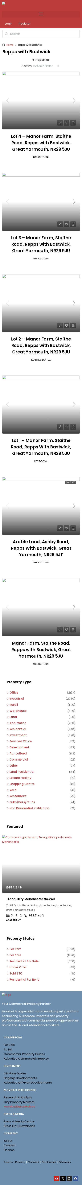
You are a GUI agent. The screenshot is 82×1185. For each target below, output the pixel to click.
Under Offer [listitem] (18, 967)
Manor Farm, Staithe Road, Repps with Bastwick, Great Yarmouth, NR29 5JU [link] (41, 649)
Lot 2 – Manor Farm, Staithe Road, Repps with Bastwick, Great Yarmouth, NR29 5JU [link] (41, 345)
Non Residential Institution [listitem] (29, 808)
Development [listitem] (19, 747)
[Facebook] (75, 1178)
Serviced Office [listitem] (21, 741)
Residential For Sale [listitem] (24, 961)
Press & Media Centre (19, 1121)
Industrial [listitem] (17, 699)
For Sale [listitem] (15, 955)
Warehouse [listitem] (18, 711)
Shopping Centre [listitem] (22, 784)
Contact (10, 1145)
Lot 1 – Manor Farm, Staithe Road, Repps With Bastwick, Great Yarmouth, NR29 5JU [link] (41, 447)
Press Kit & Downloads (19, 1126)
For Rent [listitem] (16, 949)
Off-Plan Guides (15, 1073)
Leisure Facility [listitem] (20, 778)
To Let (8, 1049)
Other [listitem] (14, 766)
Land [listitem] (13, 717)
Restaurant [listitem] (18, 796)
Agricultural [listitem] (18, 753)
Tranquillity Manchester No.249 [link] (30, 899)
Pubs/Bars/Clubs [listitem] (22, 802)
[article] (41, 881)
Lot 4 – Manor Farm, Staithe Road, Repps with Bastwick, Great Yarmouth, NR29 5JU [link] (41, 142)
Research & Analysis (18, 1097)
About (8, 1141)
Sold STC (70, 482)
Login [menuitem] (9, 24)
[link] (41, 101)
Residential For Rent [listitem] (24, 980)
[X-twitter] (63, 1178)
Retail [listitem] (14, 705)
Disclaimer (49, 1162)
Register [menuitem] (25, 24)
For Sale (9, 1045)
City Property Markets (19, 1102)
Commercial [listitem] (19, 760)
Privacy (20, 1162)
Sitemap (65, 1162)
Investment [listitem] (18, 735)
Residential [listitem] (18, 729)
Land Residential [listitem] (22, 772)
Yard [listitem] (13, 790)
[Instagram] (69, 1178)
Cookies (33, 1162)
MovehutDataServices (19, 1106)
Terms (8, 1162)
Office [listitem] (14, 693)
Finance (9, 1150)
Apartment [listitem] (18, 723)
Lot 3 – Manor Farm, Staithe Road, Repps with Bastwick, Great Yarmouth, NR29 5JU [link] (41, 244)
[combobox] (46, 66)
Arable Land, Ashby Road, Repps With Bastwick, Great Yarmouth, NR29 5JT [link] (41, 548)
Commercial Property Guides (24, 1054)
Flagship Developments (20, 1078)
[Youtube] (56, 1178)
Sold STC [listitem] (16, 973)
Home (9, 44)
